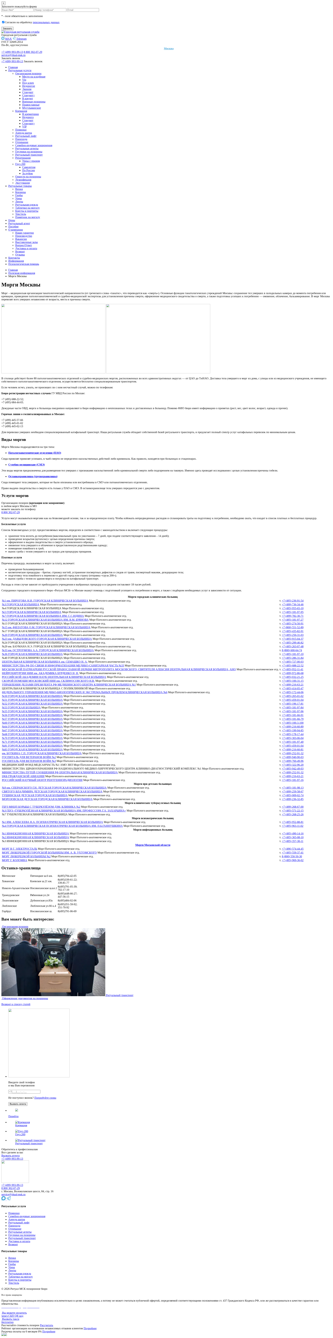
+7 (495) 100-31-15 (293, 680)
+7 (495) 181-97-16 (293, 780)
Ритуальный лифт (25, 135)
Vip (24, 79)
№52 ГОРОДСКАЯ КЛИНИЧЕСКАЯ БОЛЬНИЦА (32, 703)
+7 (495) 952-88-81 (293, 822)
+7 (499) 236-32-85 (293, 799)
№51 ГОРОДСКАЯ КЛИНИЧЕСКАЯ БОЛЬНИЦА (32, 699)
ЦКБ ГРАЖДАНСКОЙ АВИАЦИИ (23, 776)
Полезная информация (21, 273)
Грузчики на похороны (28, 151)
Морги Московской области (152, 844)
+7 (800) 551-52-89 (293, 627)
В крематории (30, 114)
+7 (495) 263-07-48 (293, 646)
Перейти (13, 1116)
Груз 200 (20, 164)
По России (28, 170)
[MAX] (3, 1199)
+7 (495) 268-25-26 (293, 814)
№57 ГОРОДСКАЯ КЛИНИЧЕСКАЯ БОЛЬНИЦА (32, 718)
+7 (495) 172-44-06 (293, 692)
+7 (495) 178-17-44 (293, 734)
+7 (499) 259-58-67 (293, 791)
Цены (11, 220)
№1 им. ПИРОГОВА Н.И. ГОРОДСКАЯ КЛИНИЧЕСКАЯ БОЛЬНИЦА (45, 600)
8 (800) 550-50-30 (292, 856)
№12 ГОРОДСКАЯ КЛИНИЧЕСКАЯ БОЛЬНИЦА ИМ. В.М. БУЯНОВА (45, 619)
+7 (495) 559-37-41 (293, 852)
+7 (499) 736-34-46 (293, 604)
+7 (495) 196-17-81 (293, 703)
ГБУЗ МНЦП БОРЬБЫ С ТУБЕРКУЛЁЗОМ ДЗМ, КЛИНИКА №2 (41, 806)
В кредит (27, 98)
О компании (15, 229)
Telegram (21, 38)
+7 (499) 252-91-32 (293, 753)
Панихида (21, 139)
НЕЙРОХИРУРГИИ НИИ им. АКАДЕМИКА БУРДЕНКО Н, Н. (40, 673)
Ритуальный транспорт (29, 154)
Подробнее (90, 1328)
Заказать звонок (10, 58)
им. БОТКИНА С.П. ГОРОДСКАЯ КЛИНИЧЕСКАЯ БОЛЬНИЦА (42, 753)
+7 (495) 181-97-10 (293, 654)
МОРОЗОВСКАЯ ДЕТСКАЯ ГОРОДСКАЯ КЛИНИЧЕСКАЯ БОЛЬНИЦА (47, 799)
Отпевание (21, 142)
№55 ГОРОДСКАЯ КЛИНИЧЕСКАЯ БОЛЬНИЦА (32, 711)
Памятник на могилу (27, 217)
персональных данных (46, 22)
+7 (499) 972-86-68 (293, 673)
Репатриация (23, 157)
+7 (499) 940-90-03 (293, 757)
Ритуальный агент (19, 223)
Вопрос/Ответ (23, 245)
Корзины (20, 192)
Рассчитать (46, 1325)
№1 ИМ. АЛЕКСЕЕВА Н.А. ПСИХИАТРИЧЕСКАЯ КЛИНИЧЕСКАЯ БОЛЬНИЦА (52, 822)
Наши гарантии (24, 232)
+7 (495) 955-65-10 (293, 608)
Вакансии (21, 239)
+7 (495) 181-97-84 (293, 707)
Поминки (21, 129)
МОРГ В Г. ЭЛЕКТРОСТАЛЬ (19, 848)
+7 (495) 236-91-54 (293, 600)
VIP (24, 126)
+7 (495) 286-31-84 (293, 657)
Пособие (13, 226)
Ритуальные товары (20, 185)
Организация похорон (28, 73)
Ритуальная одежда (26, 204)
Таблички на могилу (27, 207)
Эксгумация (22, 182)
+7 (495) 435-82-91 (293, 631)
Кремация (21, 110)
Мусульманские (31, 107)
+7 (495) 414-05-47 (293, 688)
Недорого (28, 117)
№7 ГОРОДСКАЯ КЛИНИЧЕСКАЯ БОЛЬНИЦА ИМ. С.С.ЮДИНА (43, 615)
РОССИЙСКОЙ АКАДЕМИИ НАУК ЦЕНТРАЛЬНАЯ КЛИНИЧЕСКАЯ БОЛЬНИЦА (54, 677)
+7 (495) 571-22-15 (293, 810)
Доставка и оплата (26, 248)
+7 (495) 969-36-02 (293, 860)
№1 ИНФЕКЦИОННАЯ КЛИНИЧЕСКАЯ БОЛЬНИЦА (35, 833)
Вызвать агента (10, 1155)
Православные (31, 104)
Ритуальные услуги (19, 70)
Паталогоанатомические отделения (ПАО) (34, 452)
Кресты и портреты (26, 210)
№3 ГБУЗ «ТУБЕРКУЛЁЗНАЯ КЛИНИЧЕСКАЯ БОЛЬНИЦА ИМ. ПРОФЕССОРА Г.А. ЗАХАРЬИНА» (64, 810)
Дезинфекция (23, 179)
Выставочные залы (26, 242)
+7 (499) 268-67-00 (293, 806)
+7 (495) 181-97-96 (293, 711)
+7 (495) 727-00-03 (293, 661)
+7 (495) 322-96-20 (293, 764)
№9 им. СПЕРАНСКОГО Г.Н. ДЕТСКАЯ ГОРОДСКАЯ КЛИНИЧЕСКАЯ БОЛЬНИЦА (54, 787)
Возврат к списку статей (15, 1004)
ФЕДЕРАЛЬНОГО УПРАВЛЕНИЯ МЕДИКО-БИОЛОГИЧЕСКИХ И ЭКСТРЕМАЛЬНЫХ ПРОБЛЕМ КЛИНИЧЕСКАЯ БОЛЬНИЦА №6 (84, 692)
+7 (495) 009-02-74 (293, 795)
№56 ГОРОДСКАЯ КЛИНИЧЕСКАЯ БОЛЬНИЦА (32, 715)
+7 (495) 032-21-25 (293, 677)
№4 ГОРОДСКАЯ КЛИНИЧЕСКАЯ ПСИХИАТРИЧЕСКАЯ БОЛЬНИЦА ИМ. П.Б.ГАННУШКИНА (62, 825)
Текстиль (20, 214)
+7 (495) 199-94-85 (293, 730)
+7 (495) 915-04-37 (293, 638)
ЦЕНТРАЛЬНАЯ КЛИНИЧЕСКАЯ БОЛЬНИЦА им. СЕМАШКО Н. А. (45, 661)
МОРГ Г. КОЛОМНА (14, 860)
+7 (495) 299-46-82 (293, 642)
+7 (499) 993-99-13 (12, 51)
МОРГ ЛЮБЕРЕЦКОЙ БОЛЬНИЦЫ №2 (26, 856)
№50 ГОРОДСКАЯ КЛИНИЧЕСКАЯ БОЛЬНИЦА (32, 696)
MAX (8, 38)
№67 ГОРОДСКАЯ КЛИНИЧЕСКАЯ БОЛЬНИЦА (32, 730)
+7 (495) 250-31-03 (293, 635)
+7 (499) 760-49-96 (293, 760)
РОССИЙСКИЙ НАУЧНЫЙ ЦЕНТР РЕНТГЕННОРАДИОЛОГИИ (42, 780)
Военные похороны (33, 101)
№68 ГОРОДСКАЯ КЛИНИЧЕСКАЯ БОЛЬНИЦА (32, 734)
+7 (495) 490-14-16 (293, 833)
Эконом (26, 89)
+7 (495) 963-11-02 (292, 825)
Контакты (14, 257)
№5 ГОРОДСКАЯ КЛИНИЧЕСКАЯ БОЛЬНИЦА (31, 612)
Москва (169, 48)
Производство (23, 235)
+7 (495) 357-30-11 (292, 841)
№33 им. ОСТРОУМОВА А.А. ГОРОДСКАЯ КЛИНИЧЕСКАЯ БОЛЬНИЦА (48, 650)
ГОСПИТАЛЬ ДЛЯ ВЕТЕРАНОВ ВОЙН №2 (29, 757)
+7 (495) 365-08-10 (293, 837)
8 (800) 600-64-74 (292, 650)
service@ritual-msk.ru (13, 55)
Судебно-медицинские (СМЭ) (26, 464)
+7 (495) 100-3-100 (293, 722)
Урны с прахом (31, 160)
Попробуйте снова (45, 1097)
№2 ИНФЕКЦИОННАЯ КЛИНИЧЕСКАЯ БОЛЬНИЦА (35, 837)
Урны (18, 198)
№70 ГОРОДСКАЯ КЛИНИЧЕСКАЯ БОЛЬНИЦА (32, 738)
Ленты (19, 201)
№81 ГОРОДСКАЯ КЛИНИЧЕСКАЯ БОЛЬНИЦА (32, 745)
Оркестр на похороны (28, 176)
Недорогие (28, 86)
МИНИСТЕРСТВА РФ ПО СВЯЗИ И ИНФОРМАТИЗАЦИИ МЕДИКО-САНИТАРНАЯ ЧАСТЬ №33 (63, 665)
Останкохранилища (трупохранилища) (32, 476)
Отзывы (20, 254)
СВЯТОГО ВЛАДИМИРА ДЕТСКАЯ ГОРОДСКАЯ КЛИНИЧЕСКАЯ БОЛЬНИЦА (52, 791)
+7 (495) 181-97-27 (293, 619)
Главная (13, 67)
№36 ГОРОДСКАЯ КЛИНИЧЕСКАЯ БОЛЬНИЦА (32, 654)
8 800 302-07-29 (33, 51)
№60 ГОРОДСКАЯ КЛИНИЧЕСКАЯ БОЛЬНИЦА (32, 722)
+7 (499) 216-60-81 (293, 749)
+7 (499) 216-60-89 (293, 726)
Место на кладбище (33, 76)
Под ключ (28, 82)
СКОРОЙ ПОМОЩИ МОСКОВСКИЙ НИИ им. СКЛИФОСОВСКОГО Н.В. (48, 680)
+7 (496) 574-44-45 (293, 848)
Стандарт (27, 92)
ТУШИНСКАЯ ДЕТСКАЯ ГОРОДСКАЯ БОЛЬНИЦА (35, 795)
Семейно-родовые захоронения (33, 145)
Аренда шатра (23, 132)
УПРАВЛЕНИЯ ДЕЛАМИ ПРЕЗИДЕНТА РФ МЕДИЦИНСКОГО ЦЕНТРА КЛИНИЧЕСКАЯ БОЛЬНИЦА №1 (69, 684)
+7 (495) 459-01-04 (293, 699)
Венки (19, 189)
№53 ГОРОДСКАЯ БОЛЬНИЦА (21, 707)
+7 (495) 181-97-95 (293, 612)
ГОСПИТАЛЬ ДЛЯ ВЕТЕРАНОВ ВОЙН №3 (29, 760)
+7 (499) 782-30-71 (293, 615)
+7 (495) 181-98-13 (293, 787)
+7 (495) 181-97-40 (293, 741)
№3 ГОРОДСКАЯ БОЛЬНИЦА (20, 604)
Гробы (19, 195)
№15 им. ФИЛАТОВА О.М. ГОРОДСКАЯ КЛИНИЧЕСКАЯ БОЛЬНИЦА (46, 627)
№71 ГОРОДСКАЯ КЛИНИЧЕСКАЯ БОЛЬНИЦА (32, 741)
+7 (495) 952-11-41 (292, 669)
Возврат (20, 251)
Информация (16, 260)
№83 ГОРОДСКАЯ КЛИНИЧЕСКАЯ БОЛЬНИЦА (32, 749)
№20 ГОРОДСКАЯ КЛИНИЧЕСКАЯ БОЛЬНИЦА (32, 635)
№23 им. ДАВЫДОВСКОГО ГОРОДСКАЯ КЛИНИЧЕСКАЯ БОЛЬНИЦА (47, 638)
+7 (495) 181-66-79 (293, 718)
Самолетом (28, 167)
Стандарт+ (28, 95)
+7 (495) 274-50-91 (293, 623)
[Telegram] (8, 1199)
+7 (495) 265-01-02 (293, 696)
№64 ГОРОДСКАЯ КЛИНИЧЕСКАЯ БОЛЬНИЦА (32, 726)
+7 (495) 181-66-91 (293, 715)
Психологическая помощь (23, 264)
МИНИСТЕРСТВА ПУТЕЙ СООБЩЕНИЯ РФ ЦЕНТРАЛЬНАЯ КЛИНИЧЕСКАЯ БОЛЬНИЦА (60, 772)
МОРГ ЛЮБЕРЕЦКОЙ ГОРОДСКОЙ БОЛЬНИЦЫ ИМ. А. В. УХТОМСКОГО (49, 852)
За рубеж (27, 173)
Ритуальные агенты (27, 148)
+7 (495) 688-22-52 (293, 665)
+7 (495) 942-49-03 (293, 768)
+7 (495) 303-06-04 (293, 738)
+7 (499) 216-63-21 (293, 684)
